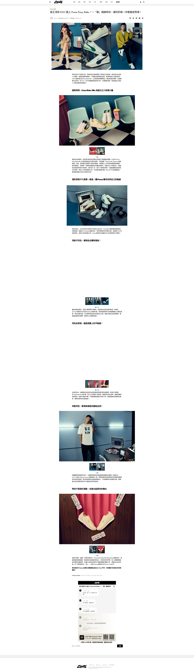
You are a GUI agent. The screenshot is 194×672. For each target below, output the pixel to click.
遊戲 (106, 2)
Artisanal (83, 575)
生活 (112, 2)
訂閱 (120, 646)
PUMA (88, 575)
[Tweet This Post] (133, 18)
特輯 (74, 2)
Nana (57, 18)
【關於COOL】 (91, 665)
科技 (95, 2)
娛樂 (90, 2)
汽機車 (100, 2)
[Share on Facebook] (130, 18)
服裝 (84, 2)
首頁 (51, 9)
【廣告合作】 (104, 665)
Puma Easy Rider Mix (96, 575)
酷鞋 (79, 2)
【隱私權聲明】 (111, 665)
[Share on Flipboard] (136, 18)
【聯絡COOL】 (98, 665)
